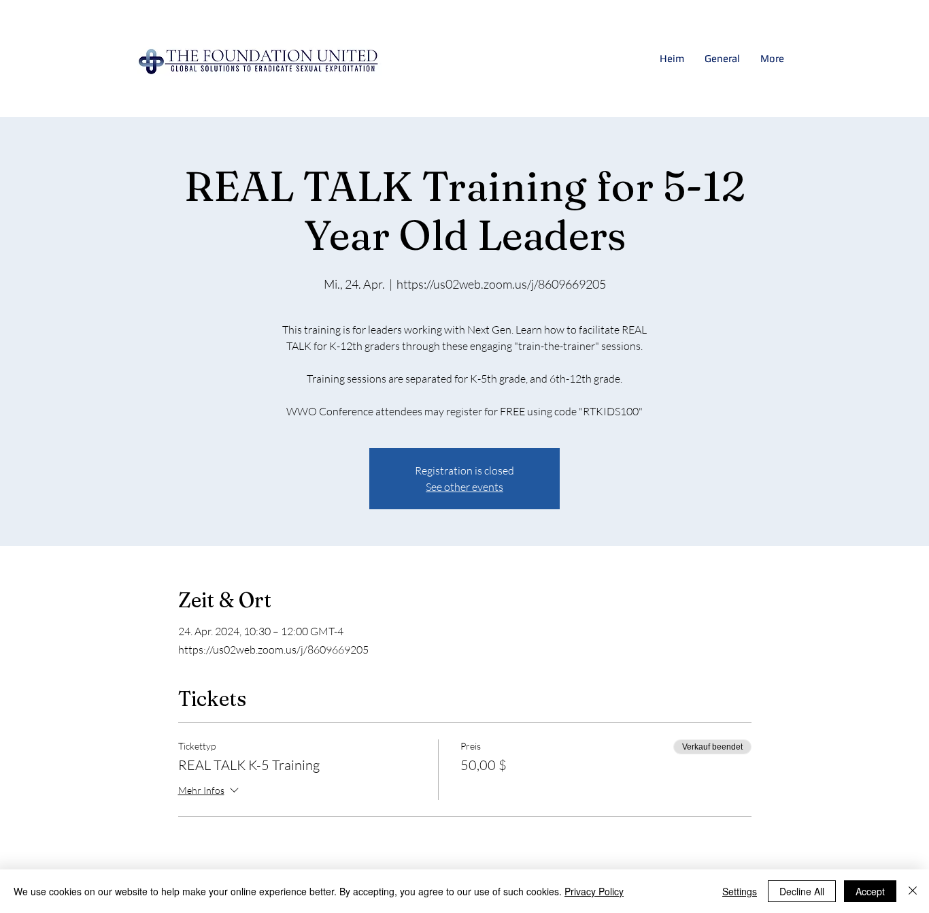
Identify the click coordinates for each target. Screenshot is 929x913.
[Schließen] (913, 891)
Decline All (801, 891)
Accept (870, 891)
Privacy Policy (594, 891)
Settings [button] (739, 891)
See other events (464, 487)
